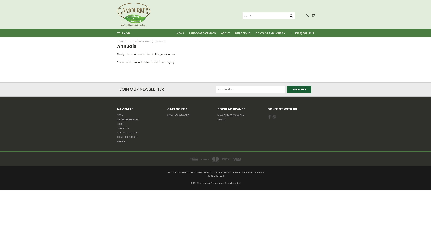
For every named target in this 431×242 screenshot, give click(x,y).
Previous (422, 231)
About (225, 33)
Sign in (121, 137)
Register (133, 137)
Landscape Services (202, 33)
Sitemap (121, 141)
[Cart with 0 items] (313, 15)
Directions (242, 33)
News (180, 33)
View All (221, 119)
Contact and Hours (270, 33)
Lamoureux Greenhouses (230, 115)
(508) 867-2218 (304, 33)
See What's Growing (178, 115)
